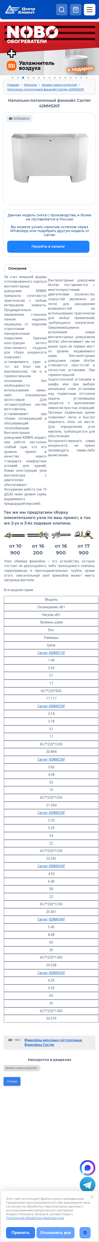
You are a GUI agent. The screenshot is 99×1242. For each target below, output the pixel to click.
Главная (13, 85)
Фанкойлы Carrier (39, 1045)
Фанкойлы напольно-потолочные (53, 1040)
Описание (17, 268)
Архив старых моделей (59, 85)
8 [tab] (49, 78)
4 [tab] (28, 78)
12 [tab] (71, 78)
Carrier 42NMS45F (51, 919)
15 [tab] (86, 78)
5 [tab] (34, 78)
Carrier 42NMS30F (51, 813)
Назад (12, 1081)
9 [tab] (55, 78)
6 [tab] (39, 78)
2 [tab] (18, 78)
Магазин (30, 85)
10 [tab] (60, 78)
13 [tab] (76, 78)
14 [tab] (81, 78)
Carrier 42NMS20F (51, 706)
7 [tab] (44, 78)
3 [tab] (23, 78)
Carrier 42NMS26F (51, 759)
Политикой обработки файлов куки (35, 1218)
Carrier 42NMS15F (51, 653)
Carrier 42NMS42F (51, 866)
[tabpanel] (49, 52)
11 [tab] (65, 78)
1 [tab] (12, 78)
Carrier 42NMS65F (51, 973)
